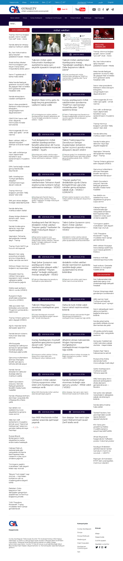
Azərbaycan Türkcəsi (85, 2)
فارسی (100, 2)
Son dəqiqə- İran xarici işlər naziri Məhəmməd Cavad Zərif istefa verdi (75, 420)
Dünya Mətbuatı (83, 536)
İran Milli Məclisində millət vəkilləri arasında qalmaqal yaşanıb (45, 420)
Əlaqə (24, 2)
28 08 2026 (34, 2)
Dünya (25, 18)
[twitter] (107, 9)
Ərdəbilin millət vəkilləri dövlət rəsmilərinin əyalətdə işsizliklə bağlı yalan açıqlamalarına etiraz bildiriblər (76, 267)
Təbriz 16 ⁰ (60, 2)
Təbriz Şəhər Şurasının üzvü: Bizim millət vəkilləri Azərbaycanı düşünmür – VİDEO (76, 226)
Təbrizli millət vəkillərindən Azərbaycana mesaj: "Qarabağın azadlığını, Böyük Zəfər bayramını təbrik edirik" (76, 65)
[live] (62, 9)
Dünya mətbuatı (75, 18)
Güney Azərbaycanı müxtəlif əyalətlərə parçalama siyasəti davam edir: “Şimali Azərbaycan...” (46, 344)
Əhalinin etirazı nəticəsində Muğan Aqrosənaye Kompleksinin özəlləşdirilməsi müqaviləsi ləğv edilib (76, 345)
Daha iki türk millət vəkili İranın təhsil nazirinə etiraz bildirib (75, 307)
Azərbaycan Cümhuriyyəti (53, 18)
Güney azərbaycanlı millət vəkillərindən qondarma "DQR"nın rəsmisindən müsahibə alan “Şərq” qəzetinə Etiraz (75, 105)
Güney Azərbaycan (36, 18)
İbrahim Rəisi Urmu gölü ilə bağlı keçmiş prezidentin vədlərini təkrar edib (45, 102)
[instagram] (99, 9)
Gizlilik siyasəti (100, 540)
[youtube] (80, 9)
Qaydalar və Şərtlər (102, 544)
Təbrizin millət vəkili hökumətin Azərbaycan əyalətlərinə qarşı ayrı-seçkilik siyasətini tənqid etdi (46, 64)
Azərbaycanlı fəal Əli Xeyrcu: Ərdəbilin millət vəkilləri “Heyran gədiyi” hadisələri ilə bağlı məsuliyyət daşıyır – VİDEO (46, 227)
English (110, 2)
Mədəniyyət (87, 18)
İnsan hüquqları (99, 18)
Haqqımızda (14, 2)
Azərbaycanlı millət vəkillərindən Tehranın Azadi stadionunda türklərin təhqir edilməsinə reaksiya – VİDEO (46, 184)
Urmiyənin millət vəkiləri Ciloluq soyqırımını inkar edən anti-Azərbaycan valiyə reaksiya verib (46, 384)
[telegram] (112, 9)
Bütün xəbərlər (15, 18)
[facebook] (103, 9)
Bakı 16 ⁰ (46, 2)
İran (66, 18)
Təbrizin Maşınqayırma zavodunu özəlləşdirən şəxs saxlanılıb (45, 307)
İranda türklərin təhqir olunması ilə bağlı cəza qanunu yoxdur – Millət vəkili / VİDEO (76, 384)
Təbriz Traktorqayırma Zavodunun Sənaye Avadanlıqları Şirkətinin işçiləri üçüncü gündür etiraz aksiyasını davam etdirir (76, 145)
